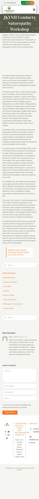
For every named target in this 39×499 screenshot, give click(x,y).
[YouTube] (8, 432)
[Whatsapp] (5, 435)
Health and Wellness (10, 282)
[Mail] (8, 435)
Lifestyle (6, 291)
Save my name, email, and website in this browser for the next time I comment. (16, 406)
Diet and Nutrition (9, 278)
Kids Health (7, 286)
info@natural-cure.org (34, 441)
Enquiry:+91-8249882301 (34, 430)
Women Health (8, 308)
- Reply (25, 337)
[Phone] (7, 438)
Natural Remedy (9, 295)
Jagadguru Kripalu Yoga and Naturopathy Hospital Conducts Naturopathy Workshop (18, 252)
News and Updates (10, 300)
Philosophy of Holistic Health (13, 304)
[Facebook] (5, 432)
